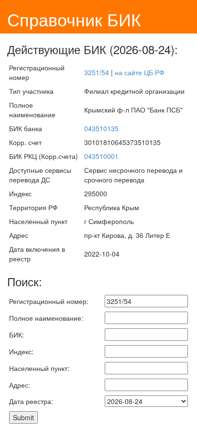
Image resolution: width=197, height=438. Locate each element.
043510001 (101, 156)
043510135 (101, 128)
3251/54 (96, 72)
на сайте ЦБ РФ (139, 72)
